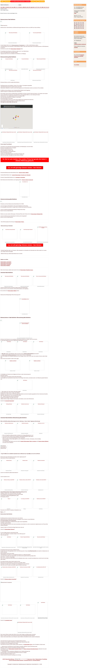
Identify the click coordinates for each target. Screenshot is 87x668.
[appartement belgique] (75, 26)
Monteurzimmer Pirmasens (9, 529)
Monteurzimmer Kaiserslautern (6, 263)
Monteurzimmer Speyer (28, 644)
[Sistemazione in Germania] (79, 22)
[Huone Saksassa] (75, 28)
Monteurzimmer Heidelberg (5, 265)
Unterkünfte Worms (8, 620)
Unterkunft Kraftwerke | (28, 660)
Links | (33, 659)
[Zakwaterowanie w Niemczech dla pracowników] (83, 22)
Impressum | (29, 659)
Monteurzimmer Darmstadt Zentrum (15, 648)
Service (32, 1)
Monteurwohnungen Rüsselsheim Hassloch (30, 648)
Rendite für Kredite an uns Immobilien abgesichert (79, 56)
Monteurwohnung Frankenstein (27, 179)
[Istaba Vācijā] (81, 28)
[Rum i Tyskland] (81, 26)
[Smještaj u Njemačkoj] (79, 24)
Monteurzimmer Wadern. (19, 221)
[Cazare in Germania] (83, 24)
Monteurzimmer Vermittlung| (41, 659)
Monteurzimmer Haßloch (12, 290)
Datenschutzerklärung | (9, 659)
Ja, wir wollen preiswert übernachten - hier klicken (20, 1)
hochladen (76, 47)
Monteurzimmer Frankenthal (6, 264)
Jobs (36, 1)
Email (75, 13)
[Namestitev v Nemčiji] (81, 24)
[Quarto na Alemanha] (79, 26)
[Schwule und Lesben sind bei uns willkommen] (75, 25)
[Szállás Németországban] (81, 22)
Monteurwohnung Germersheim (10, 579)
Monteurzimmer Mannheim (15, 48)
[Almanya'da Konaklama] (83, 25)
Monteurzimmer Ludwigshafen (6, 261)
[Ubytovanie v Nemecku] (77, 24)
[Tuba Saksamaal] (77, 28)
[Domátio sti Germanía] (83, 26)
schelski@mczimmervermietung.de (80, 44)
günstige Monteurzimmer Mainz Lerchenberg (28, 441)
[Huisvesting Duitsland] (77, 25)
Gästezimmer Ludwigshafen (20, 177)
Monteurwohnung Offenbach (43, 441)
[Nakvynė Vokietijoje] (81, 25)
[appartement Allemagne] (79, 25)
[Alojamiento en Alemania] (77, 22)
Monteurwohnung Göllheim (23, 172)
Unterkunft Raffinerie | (36, 660)
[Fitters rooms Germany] (75, 22)
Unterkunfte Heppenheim (9, 400)
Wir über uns (7, 1)
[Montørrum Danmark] (77, 26)
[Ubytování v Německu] (75, 24)
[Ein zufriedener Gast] (25, 313)
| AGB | (3, 659)
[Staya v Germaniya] (83, 28)
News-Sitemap (41, 1)
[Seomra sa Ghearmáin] (79, 28)
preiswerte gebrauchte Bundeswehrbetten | (16, 660)
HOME (2, 1)
